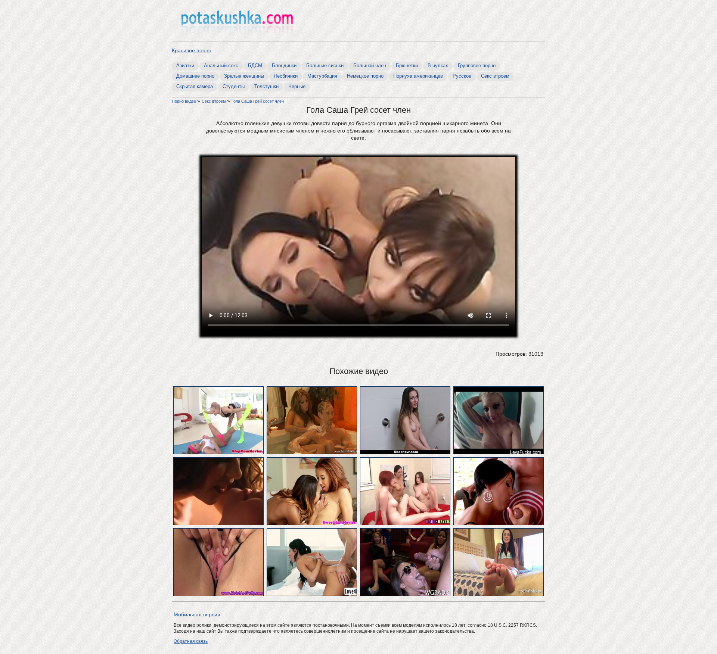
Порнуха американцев (418, 76)
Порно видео (184, 101)
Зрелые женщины (244, 76)
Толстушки (266, 86)
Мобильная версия (197, 614)
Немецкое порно (365, 76)
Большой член (369, 65)
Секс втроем (495, 76)
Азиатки (185, 65)
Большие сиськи (325, 65)
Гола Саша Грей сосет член (258, 101)
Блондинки (284, 65)
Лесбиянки (286, 76)
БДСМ (255, 65)
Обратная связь (191, 641)
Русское (462, 76)
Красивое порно (191, 50)
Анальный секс (221, 65)
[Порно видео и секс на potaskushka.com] (237, 21)
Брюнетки (407, 65)
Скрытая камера (194, 86)
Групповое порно (477, 65)
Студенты (234, 86)
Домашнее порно (195, 76)
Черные (296, 86)
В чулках (438, 65)
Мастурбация (322, 76)
